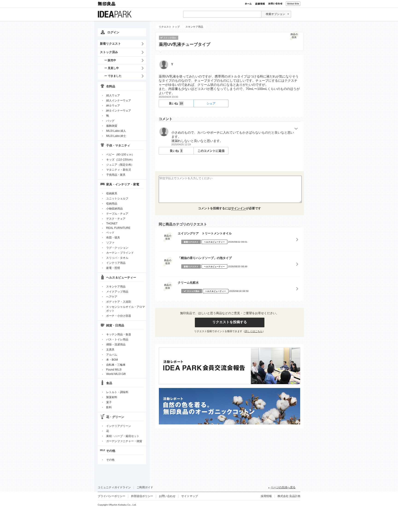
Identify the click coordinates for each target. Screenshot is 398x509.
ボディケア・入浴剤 (118, 301)
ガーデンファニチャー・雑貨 (124, 441)
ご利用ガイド (145, 487)
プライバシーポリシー (111, 496)
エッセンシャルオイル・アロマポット (125, 308)
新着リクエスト (110, 43)
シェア (211, 103)
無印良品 (107, 3)
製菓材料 (111, 397)
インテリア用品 (116, 263)
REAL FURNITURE (118, 228)
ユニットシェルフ (117, 198)
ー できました (113, 75)
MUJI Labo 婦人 (116, 130)
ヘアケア (111, 296)
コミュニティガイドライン (114, 487)
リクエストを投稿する (229, 322)
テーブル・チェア (117, 213)
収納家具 (111, 193)
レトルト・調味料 (117, 392)
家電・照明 (113, 268)
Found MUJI (113, 369)
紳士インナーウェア (118, 110)
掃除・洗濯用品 (116, 344)
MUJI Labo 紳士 (116, 136)
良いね (176, 103)
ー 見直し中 (111, 67)
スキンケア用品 (116, 286)
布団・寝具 (113, 237)
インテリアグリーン (118, 426)
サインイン (238, 208)
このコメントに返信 (211, 150)
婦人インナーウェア (118, 100)
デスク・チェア (116, 218)
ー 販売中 (110, 60)
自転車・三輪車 (116, 364)
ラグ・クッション (117, 247)
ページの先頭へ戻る (283, 487)
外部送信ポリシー (142, 496)
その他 (110, 459)
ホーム (248, 3)
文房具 (110, 349)
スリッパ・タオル (117, 257)
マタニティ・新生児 (118, 169)
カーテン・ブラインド (120, 252)
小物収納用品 (114, 208)
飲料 (109, 407)
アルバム (111, 354)
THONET (111, 223)
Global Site (293, 3)
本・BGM (112, 359)
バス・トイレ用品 (117, 339)
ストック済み (109, 52)
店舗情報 (260, 3)
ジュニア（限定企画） (120, 164)
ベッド (110, 232)
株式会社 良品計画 (289, 496)
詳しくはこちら (254, 331)
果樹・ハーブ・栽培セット (122, 436)
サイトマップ (189, 496)
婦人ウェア (113, 95)
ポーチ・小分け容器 (118, 315)
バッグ (110, 120)
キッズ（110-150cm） (120, 159)
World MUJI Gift (116, 374)
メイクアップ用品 (117, 291)
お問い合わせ (275, 3)
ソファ (110, 242)
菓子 (109, 402)
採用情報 (266, 496)
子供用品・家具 (116, 174)
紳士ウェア (113, 105)
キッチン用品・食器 (118, 334)
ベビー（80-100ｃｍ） (120, 154)
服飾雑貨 (111, 125)
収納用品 (111, 203)
